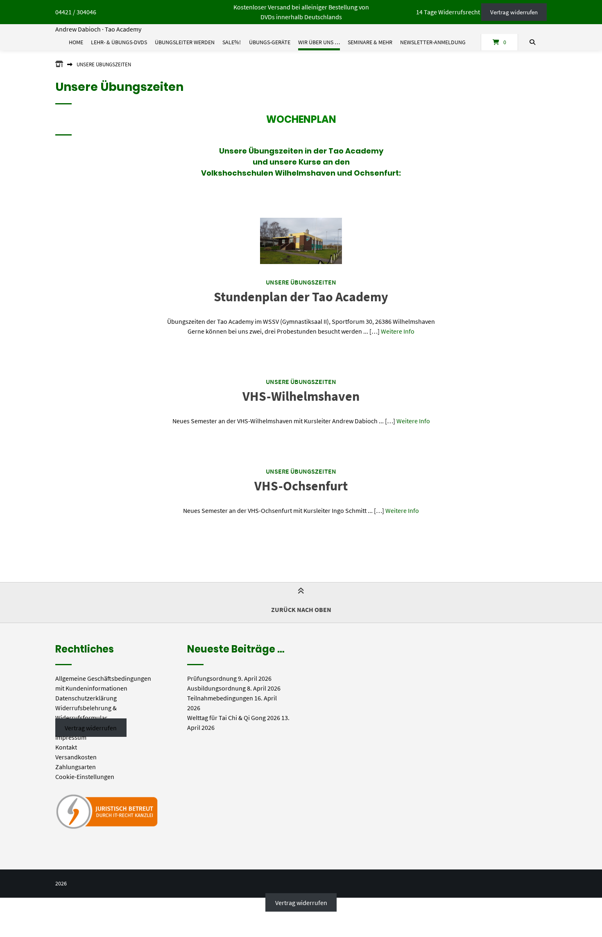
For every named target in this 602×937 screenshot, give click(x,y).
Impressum (70, 737)
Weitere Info (397, 331)
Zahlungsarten (75, 767)
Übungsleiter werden (185, 42)
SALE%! (231, 42)
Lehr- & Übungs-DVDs (119, 42)
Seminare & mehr (370, 42)
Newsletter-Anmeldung (433, 42)
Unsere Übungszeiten (301, 282)
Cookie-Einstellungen (84, 776)
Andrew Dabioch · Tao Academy (98, 29)
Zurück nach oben (301, 609)
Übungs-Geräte (269, 42)
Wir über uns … (319, 42)
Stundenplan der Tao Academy (301, 297)
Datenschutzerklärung (86, 698)
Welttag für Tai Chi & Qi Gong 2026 (233, 717)
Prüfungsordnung (212, 678)
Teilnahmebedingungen (220, 698)
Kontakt (66, 747)
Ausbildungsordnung (216, 688)
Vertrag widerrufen (514, 12)
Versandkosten (76, 757)
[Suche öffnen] (532, 42)
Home (76, 42)
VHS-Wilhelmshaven (301, 396)
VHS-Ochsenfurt (301, 486)
